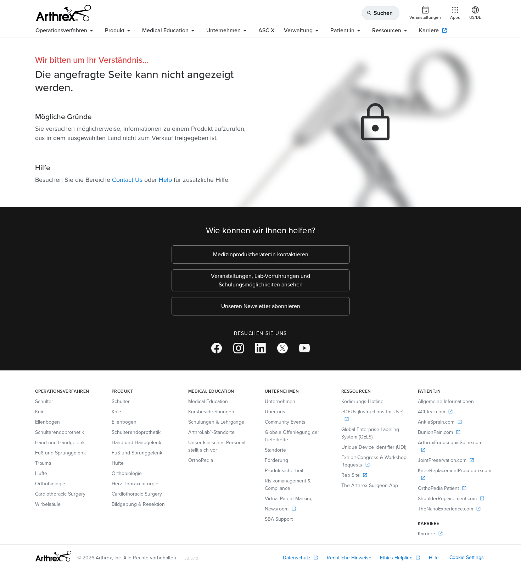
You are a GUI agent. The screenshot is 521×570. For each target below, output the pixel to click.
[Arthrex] (63, 13)
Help (165, 179)
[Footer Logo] (53, 556)
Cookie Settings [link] (466, 557)
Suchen (379, 13)
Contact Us (127, 179)
